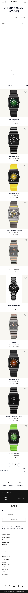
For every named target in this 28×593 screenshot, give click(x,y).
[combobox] (4, 17)
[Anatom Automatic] (14, 103)
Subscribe (14, 519)
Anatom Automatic (14, 119)
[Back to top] (14, 74)
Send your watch (6, 539)
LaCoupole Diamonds (14, 305)
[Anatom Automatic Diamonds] (14, 401)
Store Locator (5, 547)
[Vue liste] (25, 23)
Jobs (3, 571)
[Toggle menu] (3, 2)
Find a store (5, 498)
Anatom (14, 268)
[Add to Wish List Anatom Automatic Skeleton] (25, 203)
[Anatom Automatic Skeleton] (14, 215)
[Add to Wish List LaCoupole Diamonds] (25, 277)
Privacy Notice (5, 562)
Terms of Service (19, 528)
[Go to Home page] (14, 2)
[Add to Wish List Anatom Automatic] (25, 91)
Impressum (5, 569)
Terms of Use (5, 559)
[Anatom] (14, 252)
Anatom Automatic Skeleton (14, 230)
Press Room (5, 574)
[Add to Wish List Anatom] (25, 240)
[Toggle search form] (6, 2)
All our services (6, 537)
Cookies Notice (5, 564)
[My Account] (25, 2)
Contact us (21, 498)
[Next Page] (18, 465)
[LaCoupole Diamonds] (14, 289)
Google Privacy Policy (7, 528)
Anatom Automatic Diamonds (14, 416)
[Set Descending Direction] (27, 85)
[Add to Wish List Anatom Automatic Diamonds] (25, 389)
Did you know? (5, 542)
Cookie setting (5, 567)
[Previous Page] (9, 465)
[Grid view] (22, 23)
